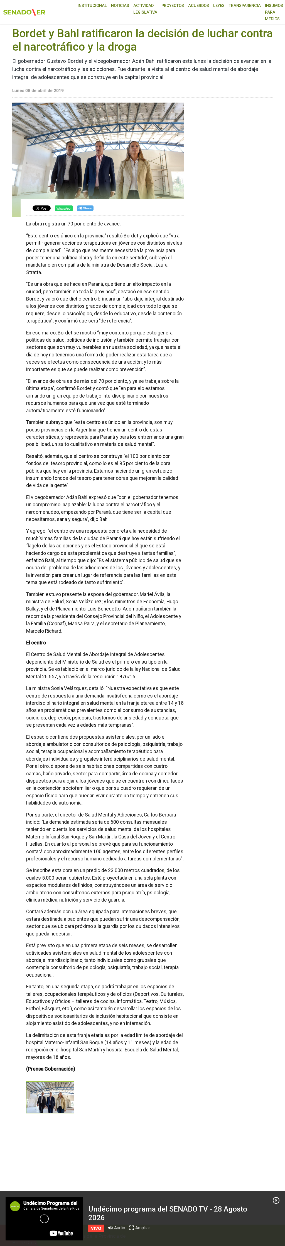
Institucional (92, 5)
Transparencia (245, 5)
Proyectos (172, 5)
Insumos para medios (274, 12)
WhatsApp (63, 208)
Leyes (219, 5)
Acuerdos (198, 5)
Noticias (120, 5)
